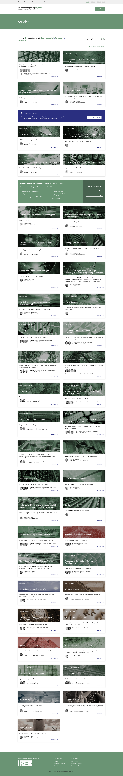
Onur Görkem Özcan (44, 627)
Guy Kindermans (31, 143)
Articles (87, 1)
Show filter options (86, 39)
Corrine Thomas (34, 599)
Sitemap (51, 771)
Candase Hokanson (85, 682)
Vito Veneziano (95, 431)
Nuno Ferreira (44, 370)
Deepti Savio (30, 654)
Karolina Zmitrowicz (78, 225)
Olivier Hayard (49, 340)
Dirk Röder (39, 428)
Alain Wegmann (42, 340)
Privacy (61, 771)
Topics (101, 8)
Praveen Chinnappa (78, 69)
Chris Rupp (33, 682)
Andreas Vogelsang (97, 401)
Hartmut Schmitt (47, 73)
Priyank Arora (77, 459)
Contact (56, 766)
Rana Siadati (83, 431)
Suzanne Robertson (80, 342)
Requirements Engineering (30, 8)
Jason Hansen (31, 517)
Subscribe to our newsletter (93, 195)
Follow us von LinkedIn (93, 190)
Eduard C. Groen (27, 73)
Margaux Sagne (52, 487)
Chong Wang (86, 373)
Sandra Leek (76, 597)
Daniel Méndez (83, 401)
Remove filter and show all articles (97, 46)
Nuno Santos (30, 253)
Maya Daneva (81, 373)
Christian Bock (77, 101)
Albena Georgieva (42, 599)
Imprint (56, 771)
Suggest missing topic (94, 117)
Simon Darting (41, 461)
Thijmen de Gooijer (39, 543)
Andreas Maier (34, 461)
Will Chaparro (53, 543)
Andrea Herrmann (73, 373)
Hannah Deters (34, 73)
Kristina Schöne (38, 487)
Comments (93, 1)
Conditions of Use (68, 771)
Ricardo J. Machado (51, 370)
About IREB (56, 761)
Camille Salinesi (31, 279)
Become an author (75, 766)
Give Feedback (74, 761)
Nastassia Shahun (32, 171)
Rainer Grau (76, 312)
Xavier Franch (90, 401)
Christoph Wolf (77, 655)
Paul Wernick (89, 431)
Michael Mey (76, 171)
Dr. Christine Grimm (35, 627)
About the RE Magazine (59, 763)
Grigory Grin (76, 487)
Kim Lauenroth (77, 710)
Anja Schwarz (84, 543)
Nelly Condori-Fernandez (95, 373)
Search (103, 1)
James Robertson (88, 342)
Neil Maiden (30, 101)
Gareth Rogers (77, 253)
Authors (99, 1)
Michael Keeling (46, 543)
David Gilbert (34, 428)
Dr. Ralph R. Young (32, 710)
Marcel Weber (88, 571)
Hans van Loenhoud (78, 513)
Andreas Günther (45, 487)
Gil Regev (37, 340)
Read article (54, 76)
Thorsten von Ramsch (32, 312)
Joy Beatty (78, 682)
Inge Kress (78, 543)
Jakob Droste (41, 73)
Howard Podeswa (77, 284)
